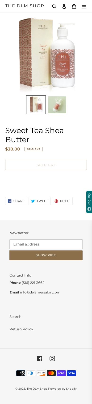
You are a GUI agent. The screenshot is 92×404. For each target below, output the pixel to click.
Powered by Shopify (62, 388)
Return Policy (21, 329)
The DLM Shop (24, 6)
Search (15, 316)
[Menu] (84, 6)
